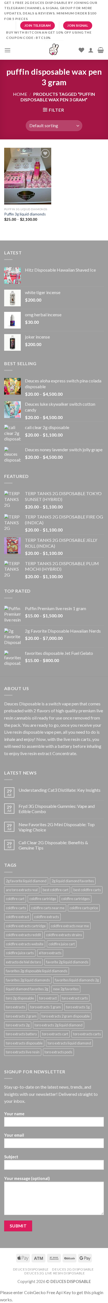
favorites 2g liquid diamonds (28, 980)
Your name (14, 1113)
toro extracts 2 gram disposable (66, 1016)
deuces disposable (31, 1269)
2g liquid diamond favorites (73, 881)
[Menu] (7, 50)
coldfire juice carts (20, 953)
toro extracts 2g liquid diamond (59, 1025)
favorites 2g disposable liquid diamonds (36, 971)
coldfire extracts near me (70, 926)
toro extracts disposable (24, 1043)
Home (20, 94)
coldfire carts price (84, 908)
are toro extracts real (22, 890)
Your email (14, 1135)
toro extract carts (75, 998)
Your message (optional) (27, 1178)
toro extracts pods (58, 1052)
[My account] (91, 50)
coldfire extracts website (24, 944)
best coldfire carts (87, 890)
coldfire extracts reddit (23, 935)
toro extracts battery (21, 1034)
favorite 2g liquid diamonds (67, 962)
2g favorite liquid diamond (26, 881)
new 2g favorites (66, 989)
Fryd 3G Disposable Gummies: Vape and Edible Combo (57, 808)
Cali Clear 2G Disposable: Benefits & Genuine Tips (53, 845)
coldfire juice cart (61, 944)
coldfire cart (15, 898)
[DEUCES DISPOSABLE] (54, 50)
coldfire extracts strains (64, 935)
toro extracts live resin (23, 1052)
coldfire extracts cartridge (26, 926)
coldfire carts (16, 908)
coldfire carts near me (48, 908)
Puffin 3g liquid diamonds (25, 214)
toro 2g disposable (20, 998)
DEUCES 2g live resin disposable (54, 1273)
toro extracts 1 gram (45, 1007)
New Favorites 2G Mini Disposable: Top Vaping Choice (57, 827)
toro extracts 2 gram (21, 1016)
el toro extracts (50, 953)
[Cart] (100, 50)
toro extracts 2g (18, 1025)
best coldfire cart (55, 890)
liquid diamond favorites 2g (27, 989)
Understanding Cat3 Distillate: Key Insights (60, 790)
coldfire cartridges (75, 898)
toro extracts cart (55, 1034)
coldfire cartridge (42, 898)
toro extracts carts (87, 1034)
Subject (11, 1156)
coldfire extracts (46, 916)
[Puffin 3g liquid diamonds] (27, 176)
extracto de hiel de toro (23, 962)
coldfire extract (17, 916)
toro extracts (15, 1007)
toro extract (48, 998)
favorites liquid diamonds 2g (77, 980)
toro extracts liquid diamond (69, 1043)
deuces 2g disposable (73, 1269)
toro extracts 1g (78, 1007)
